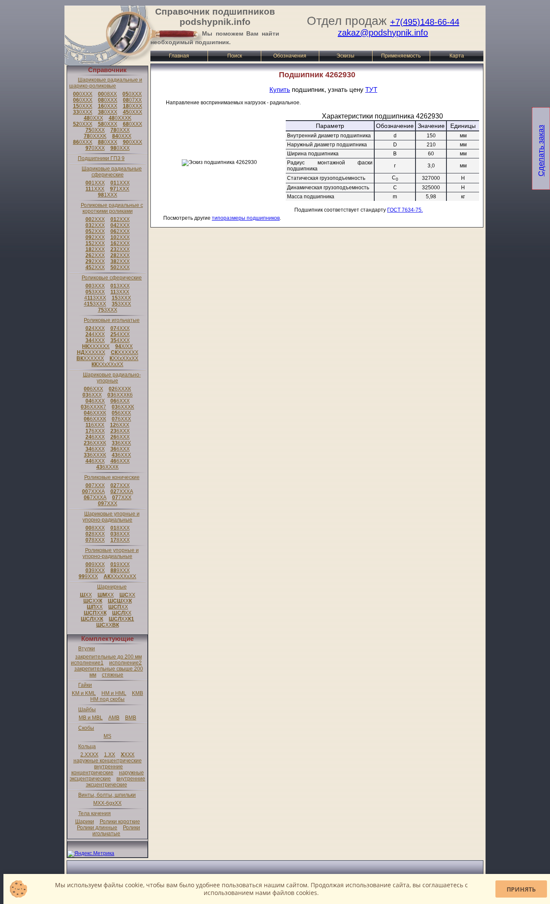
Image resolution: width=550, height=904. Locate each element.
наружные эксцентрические (107, 776)
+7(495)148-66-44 (424, 22)
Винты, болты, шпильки (107, 795)
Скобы (86, 728)
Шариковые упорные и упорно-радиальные (111, 517)
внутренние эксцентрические (116, 782)
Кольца (87, 746)
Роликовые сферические (112, 278)
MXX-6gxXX (107, 803)
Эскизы (345, 56)
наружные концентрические (107, 761)
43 (95, 298)
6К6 (120, 395)
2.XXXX (89, 755)
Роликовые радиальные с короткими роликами (112, 208)
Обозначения (289, 56)
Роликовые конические (112, 477)
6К (120, 389)
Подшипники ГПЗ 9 (101, 158)
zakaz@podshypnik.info (383, 32)
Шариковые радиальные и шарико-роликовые (105, 83)
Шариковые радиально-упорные (112, 378)
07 (132, 100)
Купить (279, 89)
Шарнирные (112, 587)
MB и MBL (91, 718)
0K (120, 118)
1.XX (109, 755)
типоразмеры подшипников (246, 218)
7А (93, 491)
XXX (127, 755)
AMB (113, 718)
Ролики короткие (120, 822)
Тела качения (94, 813)
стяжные (112, 675)
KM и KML (84, 693)
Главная (179, 56)
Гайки (85, 685)
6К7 (93, 407)
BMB (130, 718)
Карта (456, 56)
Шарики (84, 822)
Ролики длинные (97, 828)
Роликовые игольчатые (112, 320)
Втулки (86, 649)
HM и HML (113, 693)
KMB (137, 693)
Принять (521, 889)
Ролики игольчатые (116, 831)
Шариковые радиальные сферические (112, 172)
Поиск (234, 56)
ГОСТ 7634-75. (405, 210)
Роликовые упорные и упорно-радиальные (110, 553)
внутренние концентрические (97, 770)
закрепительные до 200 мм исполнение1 (106, 660)
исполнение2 (125, 663)
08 (107, 94)
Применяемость (401, 56)
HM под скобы (107, 699)
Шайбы (87, 710)
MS (107, 736)
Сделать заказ (541, 150)
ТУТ (371, 89)
